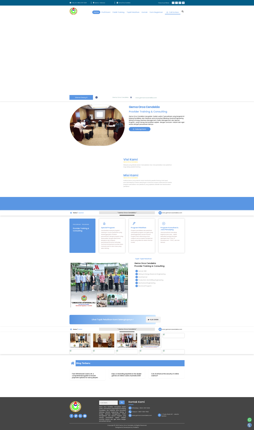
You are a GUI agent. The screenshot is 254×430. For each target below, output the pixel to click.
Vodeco (136, 427)
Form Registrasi (156, 12)
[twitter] (76, 416)
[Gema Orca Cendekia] (73, 14)
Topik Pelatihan (133, 12)
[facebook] (71, 416)
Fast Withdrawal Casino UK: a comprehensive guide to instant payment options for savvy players (85, 376)
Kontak (144, 12)
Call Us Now (174, 12)
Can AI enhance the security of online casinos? (165, 375)
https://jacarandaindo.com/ (186, 388)
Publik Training (118, 12)
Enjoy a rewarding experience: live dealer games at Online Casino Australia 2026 (126, 375)
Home (96, 12)
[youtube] (85, 416)
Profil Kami (106, 12)
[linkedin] (80, 416)
